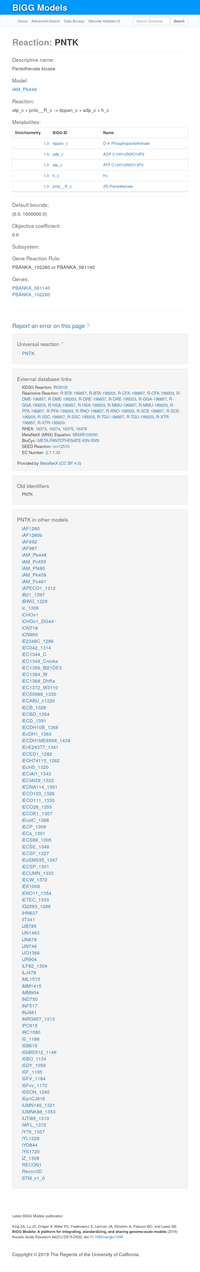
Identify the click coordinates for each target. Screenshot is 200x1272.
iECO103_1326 (38, 793)
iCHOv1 (30, 614)
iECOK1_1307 (37, 813)
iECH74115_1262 (41, 760)
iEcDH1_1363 (36, 733)
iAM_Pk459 (34, 574)
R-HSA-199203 (91, 405)
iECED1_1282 (37, 753)
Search (179, 21)
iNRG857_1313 (38, 1018)
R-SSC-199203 (81, 416)
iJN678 (29, 939)
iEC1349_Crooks (40, 660)
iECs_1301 (33, 833)
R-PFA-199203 (60, 411)
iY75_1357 (33, 1131)
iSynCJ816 (33, 1098)
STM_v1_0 (33, 1178)
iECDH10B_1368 (40, 727)
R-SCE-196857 (150, 411)
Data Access (74, 20)
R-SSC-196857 (51, 416)
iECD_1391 (34, 720)
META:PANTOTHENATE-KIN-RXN (68, 440)
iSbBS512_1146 (39, 1052)
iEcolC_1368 (35, 819)
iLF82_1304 (34, 965)
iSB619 (29, 1045)
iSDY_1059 (34, 1065)
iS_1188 (31, 1038)
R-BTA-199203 (102, 393)
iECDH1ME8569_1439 (46, 740)
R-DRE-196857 (92, 399)
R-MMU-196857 (122, 405)
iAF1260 (31, 528)
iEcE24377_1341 (40, 746)
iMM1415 (31, 985)
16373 (41, 428)
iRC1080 (31, 1031)
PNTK (28, 353)
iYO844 (30, 1144)
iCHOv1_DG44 (38, 621)
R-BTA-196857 (73, 393)
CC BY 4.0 (70, 463)
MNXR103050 (85, 434)
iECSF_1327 (35, 853)
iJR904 (29, 959)
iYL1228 (31, 1138)
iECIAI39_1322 (38, 780)
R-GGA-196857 (153, 399)
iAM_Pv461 (34, 581)
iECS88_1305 (36, 839)
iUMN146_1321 (38, 1105)
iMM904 (30, 992)
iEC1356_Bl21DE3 (42, 667)
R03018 (60, 387)
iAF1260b (32, 534)
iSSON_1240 (36, 1091)
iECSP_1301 (35, 866)
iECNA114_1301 (40, 786)
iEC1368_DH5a (38, 680)
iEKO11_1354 (36, 893)
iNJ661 (29, 1012)
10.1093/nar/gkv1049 (106, 1236)
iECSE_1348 (35, 846)
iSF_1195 (32, 1071)
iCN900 (30, 634)
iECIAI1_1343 (36, 773)
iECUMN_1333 (38, 872)
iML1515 (31, 978)
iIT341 (28, 919)
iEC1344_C (34, 654)
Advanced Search (45, 20)
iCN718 (30, 627)
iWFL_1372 (34, 1124)
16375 (67, 428)
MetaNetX (49, 463)
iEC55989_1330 (39, 693)
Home (23, 20)
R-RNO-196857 (90, 411)
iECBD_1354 (36, 713)
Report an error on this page (49, 325)
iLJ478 (29, 972)
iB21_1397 (33, 594)
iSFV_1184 (34, 1078)
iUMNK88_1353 (39, 1111)
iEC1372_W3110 (40, 687)
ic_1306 (30, 607)
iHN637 (30, 912)
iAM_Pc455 (34, 561)
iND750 (30, 999)
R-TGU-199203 (140, 416)
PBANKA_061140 (31, 287)
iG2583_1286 (36, 906)
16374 (54, 428)
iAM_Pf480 (33, 568)
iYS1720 (31, 1151)
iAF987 (29, 548)
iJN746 (29, 946)
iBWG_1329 (35, 601)
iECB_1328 (34, 707)
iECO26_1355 (37, 806)
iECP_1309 (34, 826)
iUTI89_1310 (35, 1118)
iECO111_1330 (38, 800)
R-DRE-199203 (122, 399)
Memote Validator (103, 20)
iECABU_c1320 (38, 700)
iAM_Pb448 (24, 89)
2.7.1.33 (53, 452)
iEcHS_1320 (35, 766)
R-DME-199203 (62, 399)
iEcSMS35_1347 (40, 859)
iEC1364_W (34, 674)
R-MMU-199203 (153, 405)
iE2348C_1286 (38, 640)
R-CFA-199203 (160, 393)
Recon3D (32, 1171)
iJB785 (29, 925)
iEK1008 (31, 886)
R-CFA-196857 (131, 393)
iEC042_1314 (36, 647)
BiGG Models (39, 7)
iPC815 (30, 1025)
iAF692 (29, 541)
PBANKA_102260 (31, 294)
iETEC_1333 (35, 899)
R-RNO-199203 (120, 411)
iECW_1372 (34, 879)
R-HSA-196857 (61, 405)
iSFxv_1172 (34, 1085)
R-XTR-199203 (51, 422)
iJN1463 (31, 932)
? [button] (88, 325)
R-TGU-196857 (110, 416)
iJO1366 (31, 952)
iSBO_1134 (34, 1058)
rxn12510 (61, 446)
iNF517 (29, 1005)
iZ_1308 (30, 1158)
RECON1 (32, 1164)
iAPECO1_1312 (39, 587)
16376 (81, 428)
